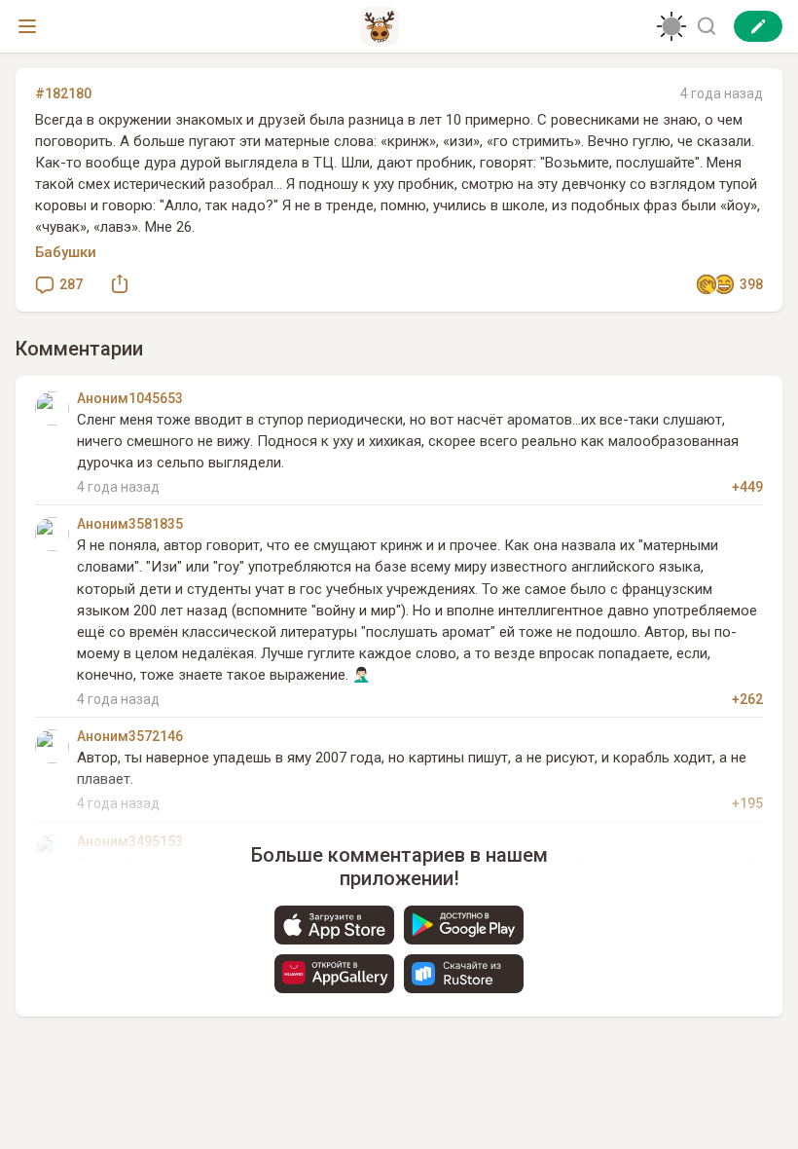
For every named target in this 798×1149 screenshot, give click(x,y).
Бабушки (65, 252)
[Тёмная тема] (671, 26)
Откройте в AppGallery (334, 973)
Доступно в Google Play (464, 925)
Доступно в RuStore (464, 973)
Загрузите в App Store (334, 925)
